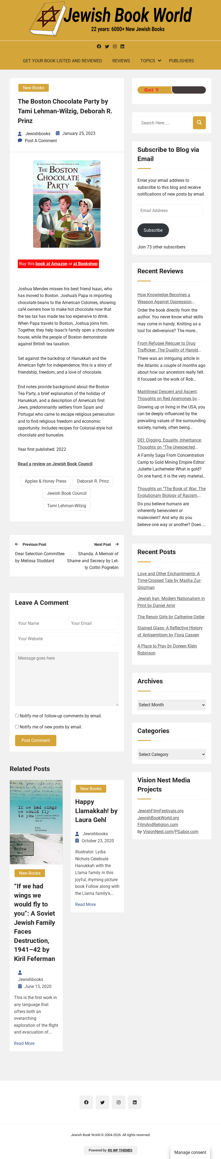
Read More (24, 1043)
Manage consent (190, 1152)
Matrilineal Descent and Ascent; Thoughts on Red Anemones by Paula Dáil (167, 395)
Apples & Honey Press (45, 481)
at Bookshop (85, 263)
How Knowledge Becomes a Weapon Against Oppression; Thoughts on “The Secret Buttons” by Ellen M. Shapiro (169, 298)
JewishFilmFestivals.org (160, 810)
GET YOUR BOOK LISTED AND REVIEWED (62, 60)
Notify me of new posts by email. (51, 727)
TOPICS (147, 60)
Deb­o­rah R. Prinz (93, 481)
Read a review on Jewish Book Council (55, 463)
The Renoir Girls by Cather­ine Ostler (171, 616)
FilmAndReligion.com (157, 824)
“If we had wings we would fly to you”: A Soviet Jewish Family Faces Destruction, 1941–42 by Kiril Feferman (34, 922)
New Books (33, 87)
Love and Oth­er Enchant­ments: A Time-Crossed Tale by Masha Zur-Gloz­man (169, 580)
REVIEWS (121, 60)
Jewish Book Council (67, 493)
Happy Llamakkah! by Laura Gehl (96, 811)
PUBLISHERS (181, 60)
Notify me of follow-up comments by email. (61, 715)
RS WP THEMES (120, 1150)
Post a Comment (41, 140)
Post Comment (36, 740)
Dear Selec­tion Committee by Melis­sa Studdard (39, 557)
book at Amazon (51, 263)
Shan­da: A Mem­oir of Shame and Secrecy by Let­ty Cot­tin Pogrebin (93, 560)
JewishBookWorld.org (158, 817)
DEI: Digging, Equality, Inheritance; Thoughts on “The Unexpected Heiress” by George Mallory (169, 444)
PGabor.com (186, 831)
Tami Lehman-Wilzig (66, 505)
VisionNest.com (158, 831)
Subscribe (153, 230)
